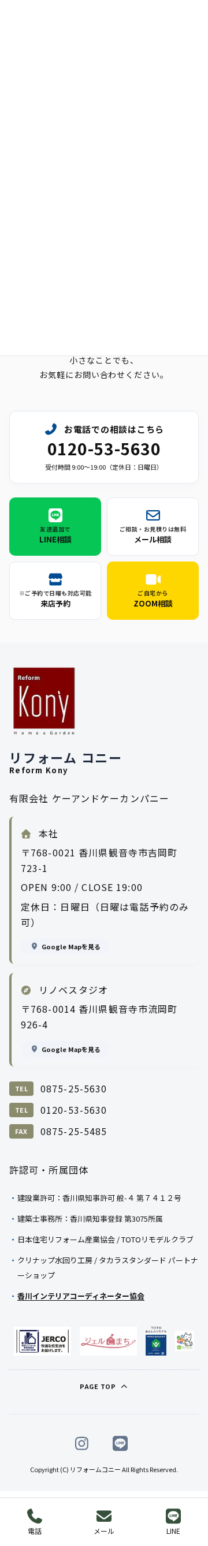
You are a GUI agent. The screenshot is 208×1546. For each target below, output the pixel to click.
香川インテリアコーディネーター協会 (80, 1295)
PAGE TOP (99, 1386)
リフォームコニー (95, 1469)
